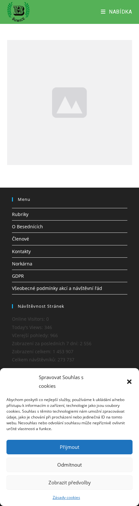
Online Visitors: (29, 319)
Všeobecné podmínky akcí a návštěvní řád (57, 288)
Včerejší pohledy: (31, 335)
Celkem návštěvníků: (35, 359)
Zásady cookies (66, 497)
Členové (20, 239)
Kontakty (21, 251)
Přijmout (69, 447)
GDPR (18, 276)
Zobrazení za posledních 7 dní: (46, 343)
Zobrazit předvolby (69, 482)
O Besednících (27, 226)
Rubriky (20, 214)
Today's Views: (28, 327)
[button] (129, 381)
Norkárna (22, 264)
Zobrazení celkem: (32, 351)
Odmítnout (69, 464)
